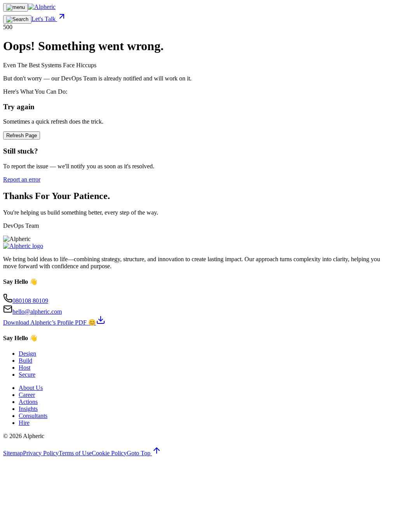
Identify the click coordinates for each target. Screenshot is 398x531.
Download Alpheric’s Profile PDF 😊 (49, 322)
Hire (24, 422)
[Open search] (17, 19)
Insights (28, 408)
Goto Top (139, 453)
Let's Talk (44, 19)
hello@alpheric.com (37, 311)
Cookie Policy (109, 453)
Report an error (21, 179)
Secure (27, 374)
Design (27, 353)
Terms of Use (75, 453)
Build (25, 360)
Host (24, 367)
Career (27, 394)
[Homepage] (42, 6)
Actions (28, 401)
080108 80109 (30, 300)
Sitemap (13, 453)
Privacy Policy (41, 453)
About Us (31, 387)
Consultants (33, 415)
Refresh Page (21, 135)
